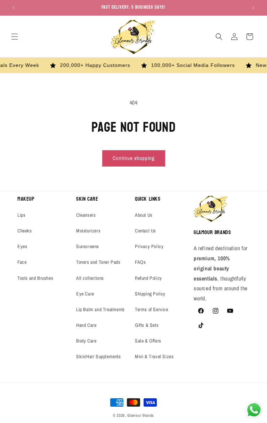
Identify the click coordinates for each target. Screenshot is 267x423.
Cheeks (24, 231)
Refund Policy (148, 278)
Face (21, 262)
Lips (21, 215)
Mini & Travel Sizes (154, 356)
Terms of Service (151, 309)
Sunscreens (87, 246)
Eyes (22, 246)
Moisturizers (88, 231)
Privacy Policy (149, 246)
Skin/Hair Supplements (98, 356)
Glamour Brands (140, 415)
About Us (144, 215)
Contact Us (145, 231)
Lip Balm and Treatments (100, 309)
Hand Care (86, 325)
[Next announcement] (253, 7)
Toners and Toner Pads (98, 262)
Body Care (86, 341)
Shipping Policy (150, 294)
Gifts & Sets (147, 325)
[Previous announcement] (13, 7)
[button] (14, 36)
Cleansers (86, 215)
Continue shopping (134, 158)
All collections (90, 278)
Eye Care (85, 294)
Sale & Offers (148, 341)
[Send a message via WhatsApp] (254, 410)
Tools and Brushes (35, 278)
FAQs (140, 262)
